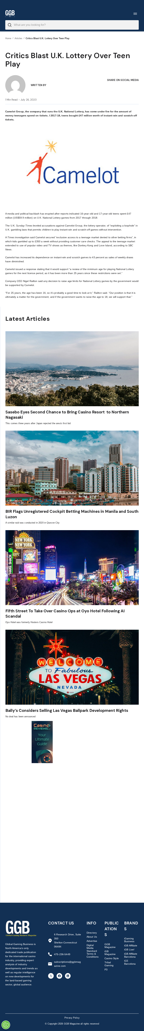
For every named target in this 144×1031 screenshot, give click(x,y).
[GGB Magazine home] (10, 13)
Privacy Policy (72, 1017)
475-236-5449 (62, 954)
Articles (18, 38)
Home (8, 38)
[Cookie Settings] (5, 1024)
